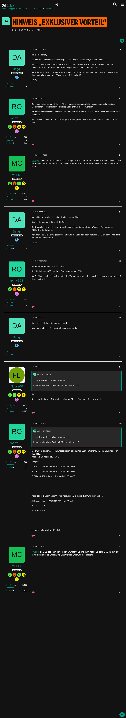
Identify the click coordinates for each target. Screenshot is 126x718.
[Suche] (114, 4)
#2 (120, 98)
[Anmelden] (56, 4)
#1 (121, 49)
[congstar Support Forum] (8, 4)
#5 (120, 261)
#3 (120, 155)
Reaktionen (10, 137)
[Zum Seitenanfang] (122, 714)
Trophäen (10, 83)
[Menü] (122, 4)
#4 (120, 211)
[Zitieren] (119, 88)
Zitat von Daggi (44, 374)
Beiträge (9, 86)
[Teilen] (122, 41)
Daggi (17, 30)
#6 (120, 317)
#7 (120, 366)
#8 (120, 423)
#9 (120, 546)
